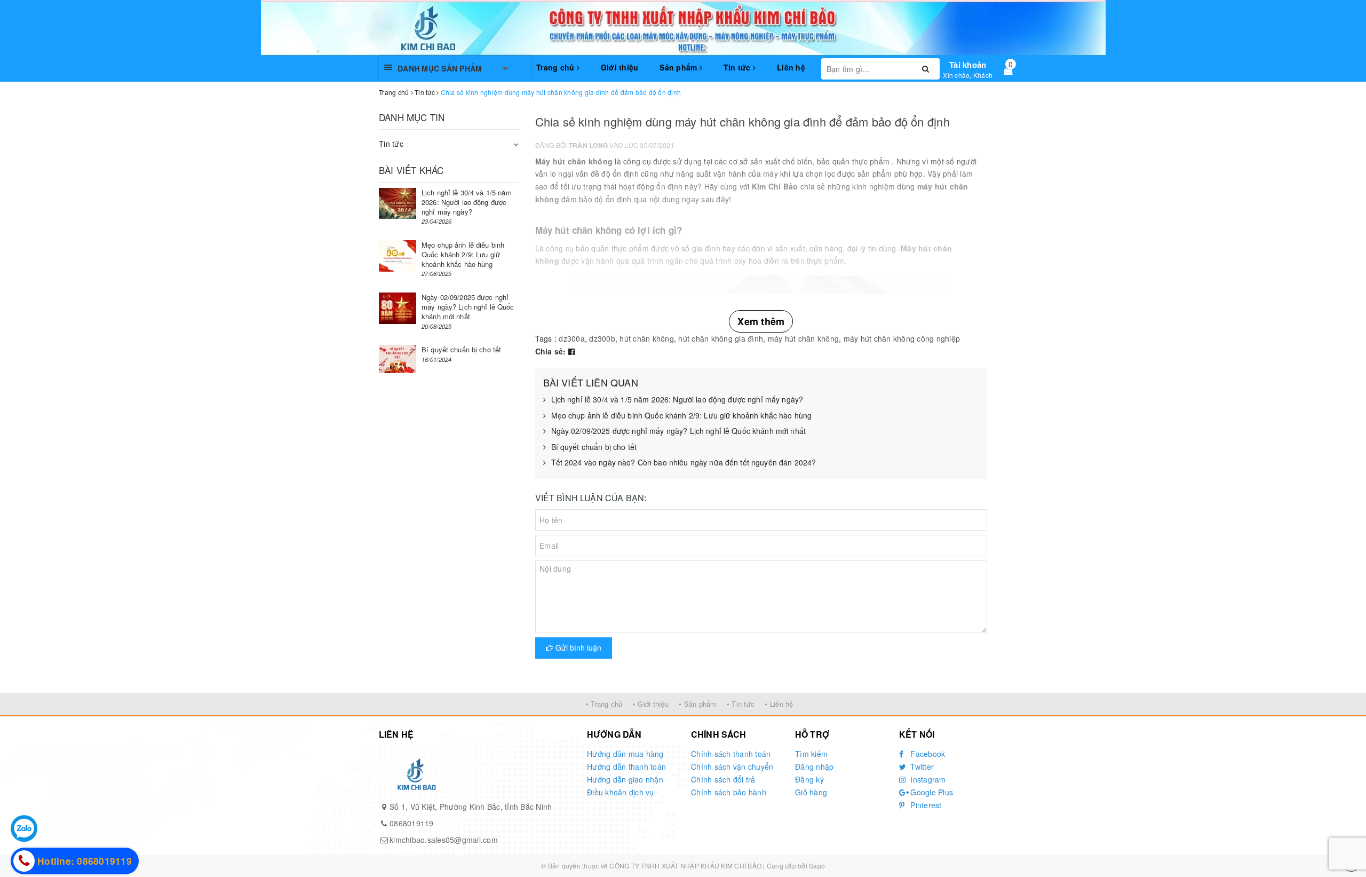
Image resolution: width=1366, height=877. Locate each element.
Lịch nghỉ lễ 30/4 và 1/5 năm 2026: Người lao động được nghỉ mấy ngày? (677, 399)
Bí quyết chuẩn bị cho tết (594, 447)
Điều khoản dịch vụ (620, 792)
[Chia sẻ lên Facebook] (571, 351)
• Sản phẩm (698, 704)
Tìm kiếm (811, 753)
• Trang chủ (604, 704)
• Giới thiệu (651, 704)
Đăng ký (809, 779)
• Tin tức (741, 704)
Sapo (817, 865)
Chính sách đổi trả (723, 779)
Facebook (926, 753)
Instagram (927, 779)
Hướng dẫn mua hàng (625, 753)
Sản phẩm (679, 67)
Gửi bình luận (577, 647)
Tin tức (738, 67)
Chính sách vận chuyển (732, 766)
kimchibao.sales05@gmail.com (444, 839)
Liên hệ (791, 67)
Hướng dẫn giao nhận (625, 779)
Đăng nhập (814, 766)
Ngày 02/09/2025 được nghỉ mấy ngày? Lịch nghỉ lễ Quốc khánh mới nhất (678, 431)
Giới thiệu (620, 67)
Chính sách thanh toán (731, 753)
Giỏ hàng (811, 792)
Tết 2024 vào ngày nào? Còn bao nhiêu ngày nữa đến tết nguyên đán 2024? (683, 462)
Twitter (921, 766)
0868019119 (412, 823)
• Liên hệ (779, 704)
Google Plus (930, 792)
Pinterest (925, 805)
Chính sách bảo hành (728, 792)
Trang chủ (556, 67)
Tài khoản (967, 64)
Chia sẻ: (550, 351)
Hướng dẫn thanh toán (626, 766)
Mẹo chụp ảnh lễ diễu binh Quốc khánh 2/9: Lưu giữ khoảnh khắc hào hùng (681, 415)
